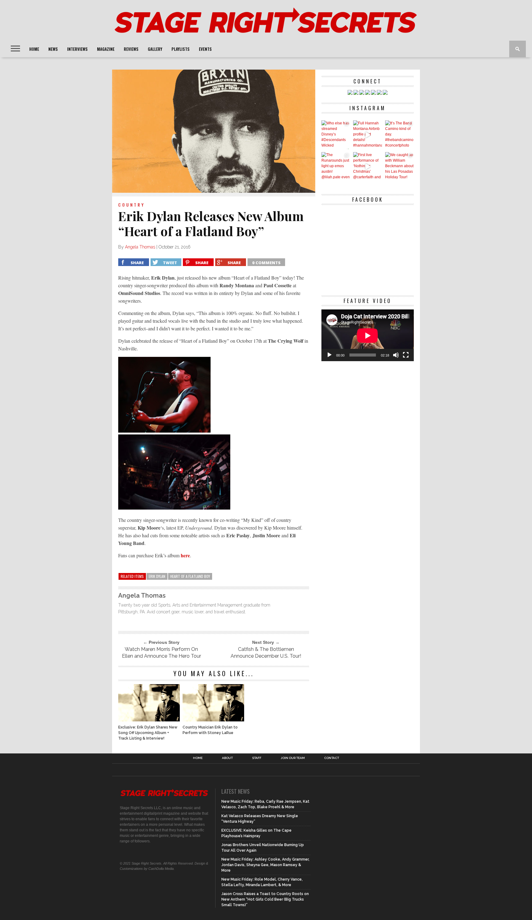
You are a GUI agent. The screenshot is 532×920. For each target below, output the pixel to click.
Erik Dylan (157, 576)
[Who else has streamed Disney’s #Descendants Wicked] (335, 134)
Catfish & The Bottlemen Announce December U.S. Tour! (266, 652)
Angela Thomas (140, 246)
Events (205, 49)
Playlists (180, 49)
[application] (367, 335)
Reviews (131, 49)
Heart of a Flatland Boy (190, 576)
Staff (256, 758)
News (53, 49)
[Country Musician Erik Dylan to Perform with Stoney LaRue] (213, 719)
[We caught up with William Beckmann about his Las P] (399, 166)
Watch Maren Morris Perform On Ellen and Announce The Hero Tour (161, 652)
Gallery (155, 49)
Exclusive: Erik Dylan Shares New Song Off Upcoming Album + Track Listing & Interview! (147, 732)
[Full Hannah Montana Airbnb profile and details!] (367, 134)
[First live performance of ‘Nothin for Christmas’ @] (367, 166)
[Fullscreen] (406, 355)
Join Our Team (293, 758)
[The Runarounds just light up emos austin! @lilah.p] (335, 166)
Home (34, 49)
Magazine (106, 49)
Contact (331, 758)
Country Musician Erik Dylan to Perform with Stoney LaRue (210, 730)
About (227, 758)
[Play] (329, 355)
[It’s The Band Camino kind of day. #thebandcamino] (399, 134)
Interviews (77, 49)
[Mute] (396, 355)
